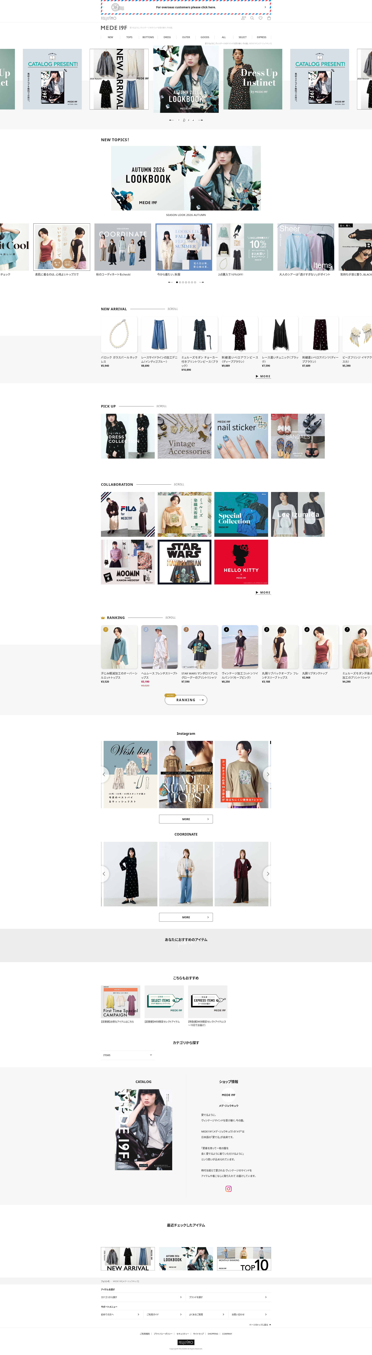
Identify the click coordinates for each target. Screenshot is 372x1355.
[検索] (252, 18)
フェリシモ (105, 1281)
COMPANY (227, 1333)
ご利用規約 (145, 1333)
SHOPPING (213, 1333)
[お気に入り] (260, 18)
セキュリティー (183, 1333)
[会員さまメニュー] (243, 18)
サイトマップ (198, 1333)
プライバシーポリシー (163, 1333)
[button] (171, 120)
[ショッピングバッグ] (269, 18)
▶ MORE (263, 376)
